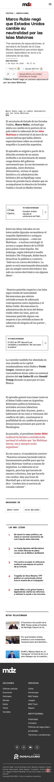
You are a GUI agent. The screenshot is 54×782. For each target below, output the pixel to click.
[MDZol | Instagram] (24, 747)
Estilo (5, 704)
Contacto (32, 723)
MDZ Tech (33, 704)
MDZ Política (12, 61)
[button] (50, 4)
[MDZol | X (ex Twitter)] (37, 747)
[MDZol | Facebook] (17, 747)
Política (9, 13)
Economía (7, 692)
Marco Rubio (13, 510)
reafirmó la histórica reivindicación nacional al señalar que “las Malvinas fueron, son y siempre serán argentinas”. (27, 440)
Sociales (7, 712)
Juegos (31, 700)
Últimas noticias (10, 689)
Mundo (6, 700)
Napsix (31, 708)
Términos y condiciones (39, 735)
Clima (30, 689)
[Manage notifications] (48, 770)
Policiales (7, 696)
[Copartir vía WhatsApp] (8, 74)
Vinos (5, 708)
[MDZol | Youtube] (30, 747)
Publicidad (33, 719)
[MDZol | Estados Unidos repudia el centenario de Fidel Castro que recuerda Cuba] (45, 212)
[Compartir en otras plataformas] (13, 74)
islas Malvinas (32, 510)
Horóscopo (33, 692)
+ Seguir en (12, 69)
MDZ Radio (33, 696)
